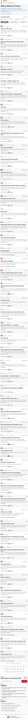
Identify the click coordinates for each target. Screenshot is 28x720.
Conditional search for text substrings (10, 472)
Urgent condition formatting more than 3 (11, 411)
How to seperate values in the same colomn (12, 349)
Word (23, 19)
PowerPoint (18, 19)
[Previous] (2, 666)
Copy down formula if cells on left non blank (12, 41)
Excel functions (5, 120)
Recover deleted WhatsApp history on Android (11, 705)
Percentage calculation (7, 147)
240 (20, 671)
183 (5, 669)
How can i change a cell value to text (10, 56)
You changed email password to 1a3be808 (12, 388)
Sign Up (2, 714)
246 (23, 671)
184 (7, 669)
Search (24, 17)
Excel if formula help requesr (8, 237)
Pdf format (3, 107)
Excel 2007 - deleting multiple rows (10, 81)
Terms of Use (9, 714)
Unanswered (14, 22)
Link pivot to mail (5, 300)
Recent (5, 22)
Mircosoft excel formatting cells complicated (12, 485)
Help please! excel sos (6, 69)
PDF (14, 19)
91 (15, 666)
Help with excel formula (7, 603)
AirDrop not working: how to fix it (8, 703)
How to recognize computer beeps (8, 710)
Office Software (11, 2)
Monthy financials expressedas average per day (13, 641)
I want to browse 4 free (7, 450)
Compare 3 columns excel (7, 398)
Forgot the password (6, 654)
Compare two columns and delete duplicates (12, 286)
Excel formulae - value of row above (10, 376)
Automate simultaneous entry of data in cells (12, 312)
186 (12, 669)
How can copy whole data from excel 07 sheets (13, 498)
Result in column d (5, 577)
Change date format (6, 564)
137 (18, 666)
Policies (25, 714)
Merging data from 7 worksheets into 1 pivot (12, 536)
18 (10, 666)
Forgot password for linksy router (9, 159)
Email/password (5, 250)
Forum (5, 2)
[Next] (26, 666)
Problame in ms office (6, 512)
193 (7, 671)
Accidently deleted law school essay (10, 437)
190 (23, 669)
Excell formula (4, 338)
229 (15, 671)
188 (18, 669)
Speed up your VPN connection (8, 708)
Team (5, 714)
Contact (22, 714)
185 (10, 669)
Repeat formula (5, 172)
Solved (24, 22)
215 (12, 671)
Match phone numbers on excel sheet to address (13, 224)
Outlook (10, 19)
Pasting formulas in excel (7, 523)
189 (20, 669)
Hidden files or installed (7, 261)
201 (10, 671)
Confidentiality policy (16, 714)
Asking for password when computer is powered (13, 185)
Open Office (6, 19)
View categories (3, 13)
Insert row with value (6, 28)
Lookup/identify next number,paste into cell (12, 133)
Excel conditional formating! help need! (11, 590)
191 (5, 671)
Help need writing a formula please (10, 424)
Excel (2, 19)
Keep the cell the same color (8, 198)
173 (23, 666)
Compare (3, 363)
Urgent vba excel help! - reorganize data (11, 94)
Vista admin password (6, 616)
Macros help (4, 211)
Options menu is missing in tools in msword (12, 629)
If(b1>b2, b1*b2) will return (8, 462)
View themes (9, 13)
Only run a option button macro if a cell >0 (11, 272)
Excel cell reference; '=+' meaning (9, 325)
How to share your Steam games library (10, 707)
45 (12, 666)
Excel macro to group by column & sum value (12, 549)
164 (20, 666)
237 (18, 671)
